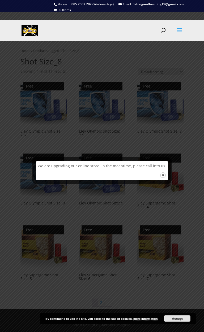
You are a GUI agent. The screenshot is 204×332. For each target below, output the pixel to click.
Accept (177, 318)
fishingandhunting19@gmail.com (153, 4)
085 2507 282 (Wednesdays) (85, 4)
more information (145, 319)
